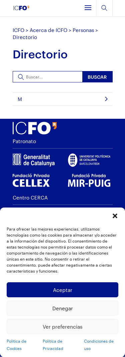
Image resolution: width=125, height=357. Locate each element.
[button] (115, 216)
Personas (83, 30)
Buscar (97, 77)
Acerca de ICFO (48, 30)
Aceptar (62, 290)
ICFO (18, 30)
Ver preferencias (62, 327)
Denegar (62, 308)
